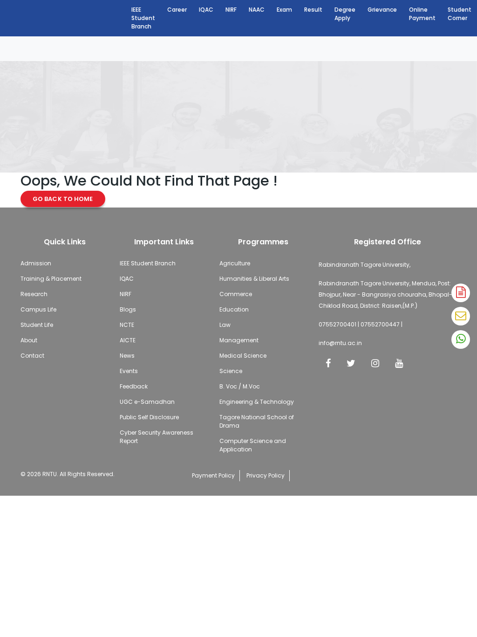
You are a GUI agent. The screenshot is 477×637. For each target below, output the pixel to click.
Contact (32, 356)
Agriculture (234, 263)
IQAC (206, 10)
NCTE (127, 325)
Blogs (128, 309)
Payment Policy (213, 475)
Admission (35, 263)
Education (234, 309)
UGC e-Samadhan (147, 402)
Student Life (36, 325)
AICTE (128, 340)
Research (34, 294)
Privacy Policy (265, 475)
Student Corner (459, 14)
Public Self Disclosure (149, 417)
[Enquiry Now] (460, 316)
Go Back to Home (63, 198)
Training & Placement (51, 279)
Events (129, 371)
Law (225, 325)
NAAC (257, 10)
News (127, 356)
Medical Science (242, 356)
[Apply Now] (460, 293)
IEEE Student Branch (143, 18)
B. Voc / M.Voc (239, 386)
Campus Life (38, 309)
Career (177, 10)
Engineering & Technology (256, 402)
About (28, 340)
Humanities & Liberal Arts (254, 279)
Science (230, 371)
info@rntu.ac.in (340, 343)
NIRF (231, 10)
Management (239, 340)
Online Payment (422, 14)
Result (313, 10)
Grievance (382, 10)
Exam (284, 10)
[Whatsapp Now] (460, 339)
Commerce (235, 294)
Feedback (134, 386)
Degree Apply (344, 14)
